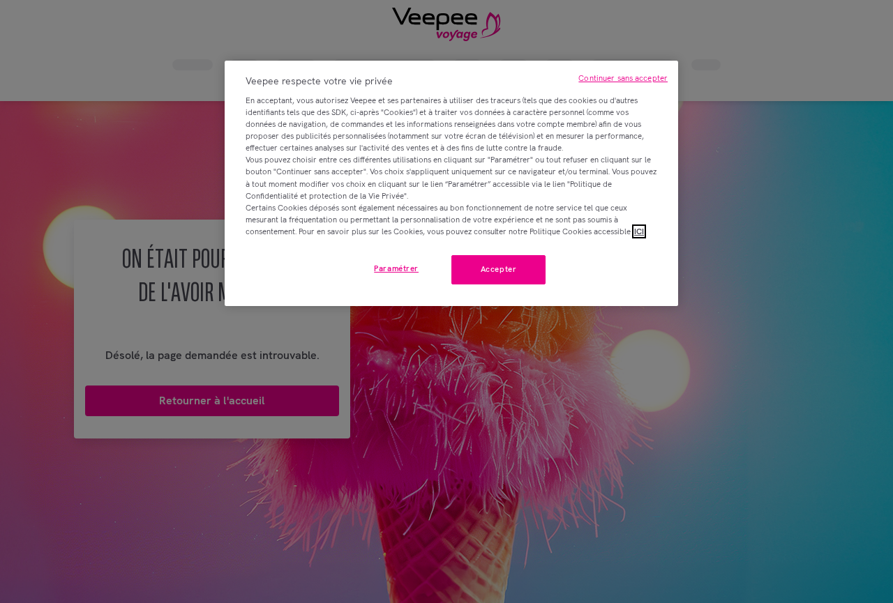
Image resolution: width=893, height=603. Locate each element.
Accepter (499, 269)
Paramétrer (396, 268)
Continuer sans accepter (623, 78)
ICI (639, 231)
